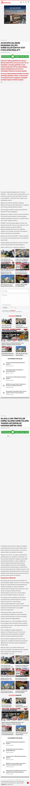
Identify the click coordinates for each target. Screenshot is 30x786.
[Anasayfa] (21, 2)
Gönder (5, 307)
